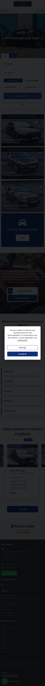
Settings (22, 348)
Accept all (22, 354)
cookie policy (22, 340)
